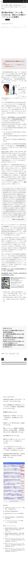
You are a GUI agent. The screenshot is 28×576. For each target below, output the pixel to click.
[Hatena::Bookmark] (14, 501)
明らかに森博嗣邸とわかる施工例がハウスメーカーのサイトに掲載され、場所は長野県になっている (14, 406)
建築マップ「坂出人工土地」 (18, 219)
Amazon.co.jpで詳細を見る (17, 286)
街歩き (10, 5)
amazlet (17, 280)
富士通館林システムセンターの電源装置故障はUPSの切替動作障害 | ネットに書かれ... (14, 498)
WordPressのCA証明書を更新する (11, 511)
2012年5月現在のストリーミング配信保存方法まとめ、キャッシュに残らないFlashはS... (14, 491)
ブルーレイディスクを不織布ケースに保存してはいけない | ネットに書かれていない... (14, 469)
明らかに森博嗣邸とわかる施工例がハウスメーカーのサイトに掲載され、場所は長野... (14, 494)
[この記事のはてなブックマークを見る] (13, 332)
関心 (7, 5)
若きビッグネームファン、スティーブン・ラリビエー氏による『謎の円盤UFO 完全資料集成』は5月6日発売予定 (15, 540)
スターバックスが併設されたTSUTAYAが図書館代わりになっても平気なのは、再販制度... (14, 466)
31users (22, 470)
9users (22, 481)
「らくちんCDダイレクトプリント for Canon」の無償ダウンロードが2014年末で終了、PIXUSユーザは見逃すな (14, 448)
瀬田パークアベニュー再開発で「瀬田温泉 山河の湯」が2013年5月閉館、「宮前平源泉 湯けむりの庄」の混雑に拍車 (14, 430)
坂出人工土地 (4, 151)
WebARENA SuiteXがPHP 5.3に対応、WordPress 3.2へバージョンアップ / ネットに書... (14, 480)
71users (22, 467)
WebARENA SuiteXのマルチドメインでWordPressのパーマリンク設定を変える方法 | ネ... (14, 473)
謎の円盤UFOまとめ (8, 435)
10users (22, 477)
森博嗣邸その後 (7, 412)
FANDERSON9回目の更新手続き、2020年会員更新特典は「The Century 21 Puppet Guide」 (14, 455)
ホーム (3, 5)
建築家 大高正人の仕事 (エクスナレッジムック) (18, 278)
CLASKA (6, 226)
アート (6, 353)
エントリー (7, 463)
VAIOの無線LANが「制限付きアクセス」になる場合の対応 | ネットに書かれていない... (14, 487)
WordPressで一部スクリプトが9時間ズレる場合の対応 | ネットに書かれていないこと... (14, 477)
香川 (18, 353)
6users (22, 495)
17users (22, 474)
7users (22, 488)
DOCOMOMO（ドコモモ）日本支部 (17, 117)
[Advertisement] (14, 43)
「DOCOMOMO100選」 (17, 119)
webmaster (5, 23)
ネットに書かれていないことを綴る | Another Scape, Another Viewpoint (14, 484)
